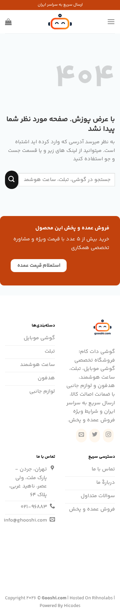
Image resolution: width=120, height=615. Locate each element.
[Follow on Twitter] (94, 435)
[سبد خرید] (8, 21)
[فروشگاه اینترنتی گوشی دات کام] (60, 21)
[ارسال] (11, 180)
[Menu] (111, 21)
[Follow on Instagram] (108, 435)
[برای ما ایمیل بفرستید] (81, 435)
